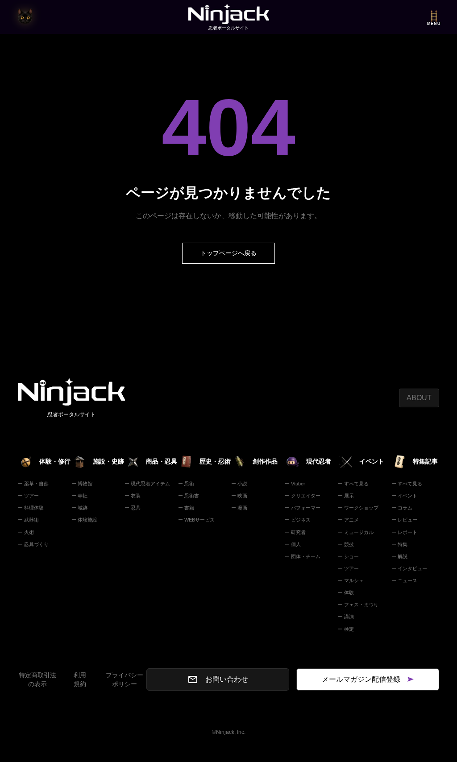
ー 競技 (346, 544)
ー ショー (348, 556)
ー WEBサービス (196, 519)
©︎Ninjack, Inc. (228, 732)
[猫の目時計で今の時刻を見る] (25, 17)
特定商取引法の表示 (37, 679)
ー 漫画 (239, 507)
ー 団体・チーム (302, 556)
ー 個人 (293, 544)
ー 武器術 (28, 519)
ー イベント (404, 495)
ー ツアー (28, 495)
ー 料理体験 (31, 507)
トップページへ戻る (228, 253)
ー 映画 (239, 495)
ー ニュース (404, 580)
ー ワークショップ (358, 507)
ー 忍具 (133, 507)
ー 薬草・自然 (33, 483)
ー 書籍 (186, 507)
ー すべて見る (353, 483)
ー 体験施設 (84, 519)
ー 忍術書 (188, 495)
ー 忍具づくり (33, 544)
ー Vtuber (295, 483)
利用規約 (80, 679)
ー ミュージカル (356, 532)
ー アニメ (348, 519)
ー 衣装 (133, 495)
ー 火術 (26, 532)
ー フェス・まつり (358, 604)
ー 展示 (346, 495)
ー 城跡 (79, 507)
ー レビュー (404, 519)
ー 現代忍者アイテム (147, 483)
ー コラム (401, 507)
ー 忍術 (186, 483)
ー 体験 (346, 592)
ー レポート (404, 532)
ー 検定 (346, 629)
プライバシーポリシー (124, 679)
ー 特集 (399, 544)
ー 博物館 (81, 483)
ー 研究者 (295, 532)
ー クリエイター (302, 495)
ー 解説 (399, 556)
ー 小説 (239, 483)
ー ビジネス (298, 519)
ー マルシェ (351, 580)
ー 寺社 (79, 495)
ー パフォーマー (302, 507)
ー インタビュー (409, 568)
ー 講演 (346, 616)
